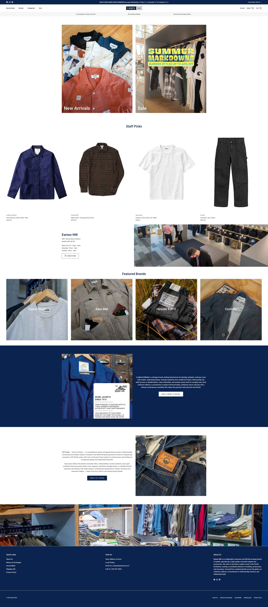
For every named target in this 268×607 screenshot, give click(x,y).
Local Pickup (110, 562)
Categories (31, 8)
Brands (21, 8)
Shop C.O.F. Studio (97, 478)
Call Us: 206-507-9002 (113, 569)
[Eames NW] (134, 8)
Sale (40, 8)
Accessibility (10, 566)
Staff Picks (134, 126)
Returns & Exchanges (13, 562)
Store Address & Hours (113, 559)
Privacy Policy (11, 572)
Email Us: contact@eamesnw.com (117, 566)
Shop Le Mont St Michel (170, 394)
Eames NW (14, 597)
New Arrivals (10, 8)
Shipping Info (10, 569)
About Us (9, 559)
